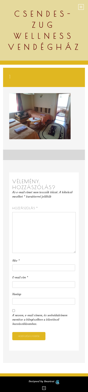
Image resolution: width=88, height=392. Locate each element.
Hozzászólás (25, 208)
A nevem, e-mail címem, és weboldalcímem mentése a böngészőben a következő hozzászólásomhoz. (39, 319)
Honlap (16, 294)
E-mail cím (20, 277)
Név (16, 260)
